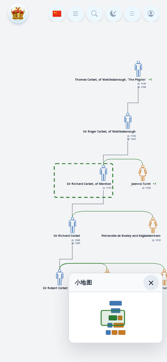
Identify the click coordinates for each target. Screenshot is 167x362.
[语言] (57, 14)
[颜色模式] (113, 14)
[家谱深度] (76, 14)
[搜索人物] (94, 14)
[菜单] (132, 14)
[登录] (151, 14)
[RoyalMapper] (18, 13)
